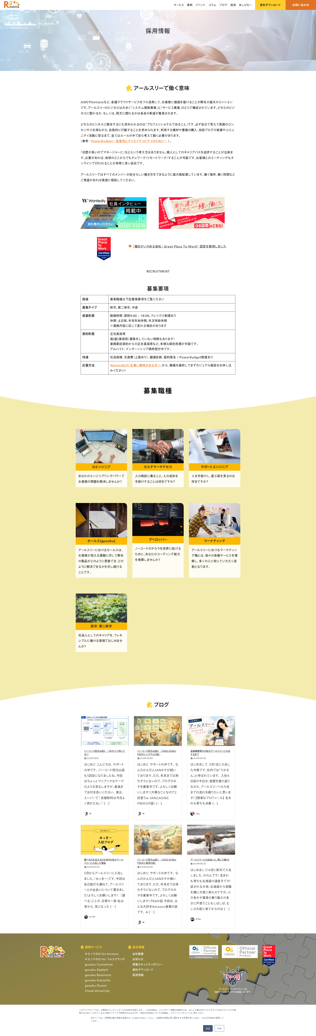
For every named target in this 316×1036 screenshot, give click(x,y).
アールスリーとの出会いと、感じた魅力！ (209, 859)
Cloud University (97, 990)
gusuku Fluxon (96, 985)
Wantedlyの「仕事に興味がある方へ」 (136, 365)
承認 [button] (208, 1028)
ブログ (223, 5)
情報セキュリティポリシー (147, 964)
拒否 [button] (219, 1028)
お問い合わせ (300, 5)
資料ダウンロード (270, 5)
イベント (201, 5)
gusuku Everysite (97, 980)
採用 (233, 5)
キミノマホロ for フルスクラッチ (105, 959)
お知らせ (137, 959)
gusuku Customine (99, 964)
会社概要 (138, 954)
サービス (179, 5)
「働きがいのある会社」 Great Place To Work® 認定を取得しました (179, 246)
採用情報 (138, 975)
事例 (190, 5)
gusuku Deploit (96, 969)
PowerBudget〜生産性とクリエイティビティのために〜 (129, 141)
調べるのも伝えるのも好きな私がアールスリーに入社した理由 (103, 861)
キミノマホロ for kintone (102, 954)
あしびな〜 (245, 5)
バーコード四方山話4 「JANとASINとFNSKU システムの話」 (156, 752)
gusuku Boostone (98, 975)
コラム (212, 5)
